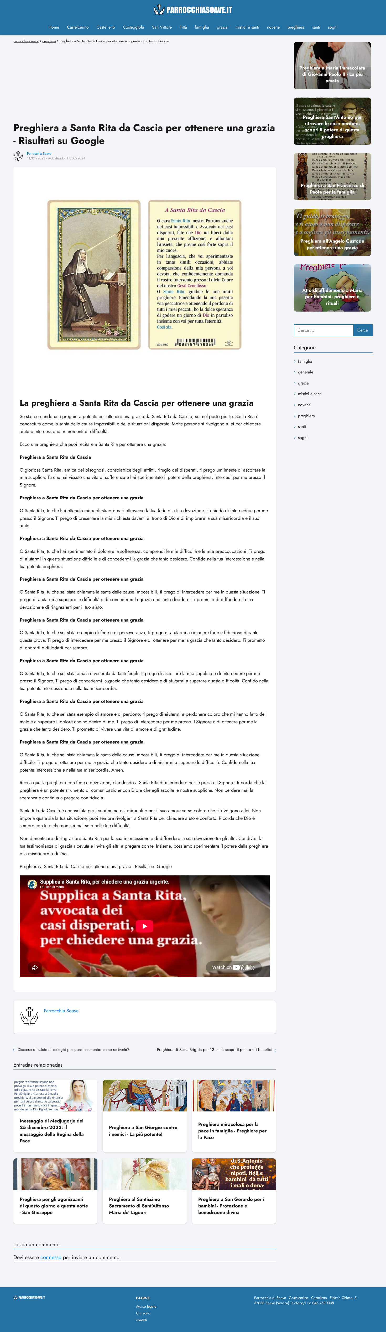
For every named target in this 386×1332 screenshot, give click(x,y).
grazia (222, 27)
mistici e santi (247, 27)
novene (273, 27)
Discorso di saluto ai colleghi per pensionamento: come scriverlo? (73, 1049)
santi (316, 27)
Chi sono (143, 1313)
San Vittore (162, 27)
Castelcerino (78, 27)
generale (305, 372)
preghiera (296, 27)
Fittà (183, 27)
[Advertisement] (144, 82)
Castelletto (106, 27)
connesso (50, 1257)
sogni (332, 27)
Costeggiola (133, 27)
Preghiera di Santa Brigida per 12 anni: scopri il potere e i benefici (214, 1049)
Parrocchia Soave (39, 153)
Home (54, 27)
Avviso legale (146, 1306)
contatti (141, 1320)
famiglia (202, 27)
